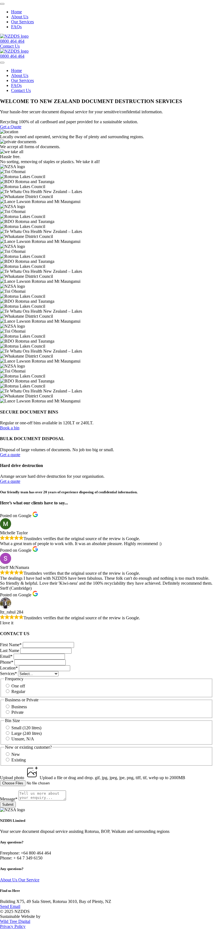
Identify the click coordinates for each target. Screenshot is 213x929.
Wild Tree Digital (15, 921)
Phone (6, 662)
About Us (19, 16)
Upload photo (12, 777)
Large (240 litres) (26, 733)
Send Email (10, 906)
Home (16, 11)
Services (8, 673)
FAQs (16, 26)
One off (18, 686)
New (15, 754)
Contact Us (21, 90)
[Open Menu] (2, 4)
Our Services (22, 21)
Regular (18, 691)
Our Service (28, 879)
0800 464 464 (12, 41)
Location (9, 668)
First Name (11, 644)
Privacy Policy (13, 926)
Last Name (10, 650)
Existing (18, 760)
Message (8, 799)
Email (6, 656)
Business (19, 706)
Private (17, 712)
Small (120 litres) (26, 727)
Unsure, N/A (22, 738)
